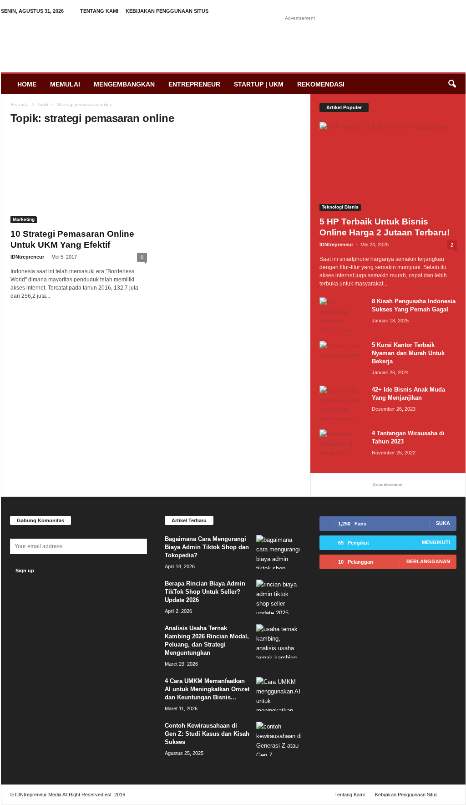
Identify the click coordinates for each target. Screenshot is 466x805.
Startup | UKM (259, 84)
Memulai (65, 84)
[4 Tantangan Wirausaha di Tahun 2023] (342, 446)
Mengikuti (436, 542)
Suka (443, 523)
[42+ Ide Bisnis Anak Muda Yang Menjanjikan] (342, 403)
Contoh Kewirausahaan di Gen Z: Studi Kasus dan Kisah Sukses (207, 733)
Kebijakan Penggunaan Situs (167, 11)
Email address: (30, 533)
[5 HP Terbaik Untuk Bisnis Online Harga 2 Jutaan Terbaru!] (388, 166)
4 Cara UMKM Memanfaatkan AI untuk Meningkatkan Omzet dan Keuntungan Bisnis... (207, 689)
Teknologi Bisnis (340, 206)
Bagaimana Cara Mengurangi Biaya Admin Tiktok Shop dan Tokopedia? (207, 547)
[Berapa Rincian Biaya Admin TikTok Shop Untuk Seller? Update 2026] (279, 597)
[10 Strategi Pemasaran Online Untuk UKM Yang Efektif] (78, 179)
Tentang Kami (99, 11)
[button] (452, 84)
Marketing (24, 219)
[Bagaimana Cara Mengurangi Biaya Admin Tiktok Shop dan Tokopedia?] (279, 552)
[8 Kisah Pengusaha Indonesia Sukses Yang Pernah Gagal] (342, 314)
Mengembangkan (124, 84)
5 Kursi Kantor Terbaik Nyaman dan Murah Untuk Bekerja (408, 353)
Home (26, 84)
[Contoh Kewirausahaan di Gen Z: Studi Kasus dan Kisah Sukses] (279, 739)
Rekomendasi (320, 84)
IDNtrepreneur (27, 257)
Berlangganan (428, 561)
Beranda (19, 104)
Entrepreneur (194, 84)
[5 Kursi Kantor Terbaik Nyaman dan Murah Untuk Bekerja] (342, 358)
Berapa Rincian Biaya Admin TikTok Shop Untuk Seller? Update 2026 (205, 591)
